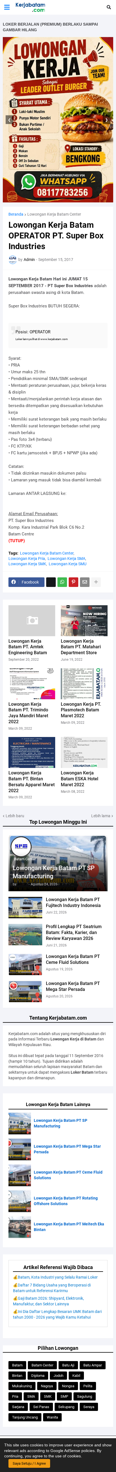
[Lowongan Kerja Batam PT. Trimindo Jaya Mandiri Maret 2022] (31, 683)
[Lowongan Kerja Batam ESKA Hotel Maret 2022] (84, 752)
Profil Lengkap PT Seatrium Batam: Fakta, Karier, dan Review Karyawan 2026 (74, 932)
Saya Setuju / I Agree (29, 1463)
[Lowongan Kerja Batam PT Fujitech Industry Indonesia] (25, 907)
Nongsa (68, 1386)
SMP (64, 1396)
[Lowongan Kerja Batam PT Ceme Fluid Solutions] (25, 964)
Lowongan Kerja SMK (27, 564)
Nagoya (47, 1386)
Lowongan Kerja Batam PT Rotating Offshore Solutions (66, 1201)
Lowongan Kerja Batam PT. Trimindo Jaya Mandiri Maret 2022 (28, 713)
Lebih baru (15, 816)
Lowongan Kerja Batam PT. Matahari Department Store (81, 647)
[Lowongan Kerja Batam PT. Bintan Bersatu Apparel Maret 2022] (31, 752)
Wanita (52, 1417)
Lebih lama (100, 816)
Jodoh (58, 1375)
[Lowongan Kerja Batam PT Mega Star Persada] (25, 991)
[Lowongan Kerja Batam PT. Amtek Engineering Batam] (31, 620)
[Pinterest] (73, 582)
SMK (48, 1396)
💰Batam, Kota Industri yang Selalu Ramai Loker (55, 1277)
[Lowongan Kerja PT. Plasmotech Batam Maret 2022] (84, 683)
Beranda (15, 214)
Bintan (17, 1375)
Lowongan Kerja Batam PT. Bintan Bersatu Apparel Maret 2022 (31, 781)
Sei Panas (41, 1407)
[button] (7, 7)
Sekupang (66, 1407)
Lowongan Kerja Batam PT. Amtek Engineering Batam (27, 647)
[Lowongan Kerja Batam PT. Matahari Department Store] (84, 620)
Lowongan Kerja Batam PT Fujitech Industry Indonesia (73, 902)
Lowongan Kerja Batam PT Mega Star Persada (73, 986)
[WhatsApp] (62, 582)
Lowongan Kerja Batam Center (54, 214)
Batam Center (42, 1365)
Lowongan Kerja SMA (66, 558)
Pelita (87, 1386)
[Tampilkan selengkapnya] (96, 582)
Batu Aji (68, 1365)
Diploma (37, 1375)
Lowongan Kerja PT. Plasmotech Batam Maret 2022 (81, 710)
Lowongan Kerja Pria (26, 558)
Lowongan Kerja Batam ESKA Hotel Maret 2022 (79, 778)
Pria (15, 1396)
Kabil (76, 1375)
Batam (17, 1365)
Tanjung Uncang (25, 1417)
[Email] (85, 582)
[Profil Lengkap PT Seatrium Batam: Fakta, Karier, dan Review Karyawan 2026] (25, 934)
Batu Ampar (92, 1365)
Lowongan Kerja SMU (67, 564)
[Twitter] (51, 582)
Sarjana (18, 1407)
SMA (31, 1396)
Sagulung (84, 1396)
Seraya (88, 1407)
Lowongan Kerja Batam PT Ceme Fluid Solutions (73, 959)
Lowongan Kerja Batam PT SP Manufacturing (54, 872)
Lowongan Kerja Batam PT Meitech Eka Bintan (69, 1227)
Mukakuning (22, 1386)
